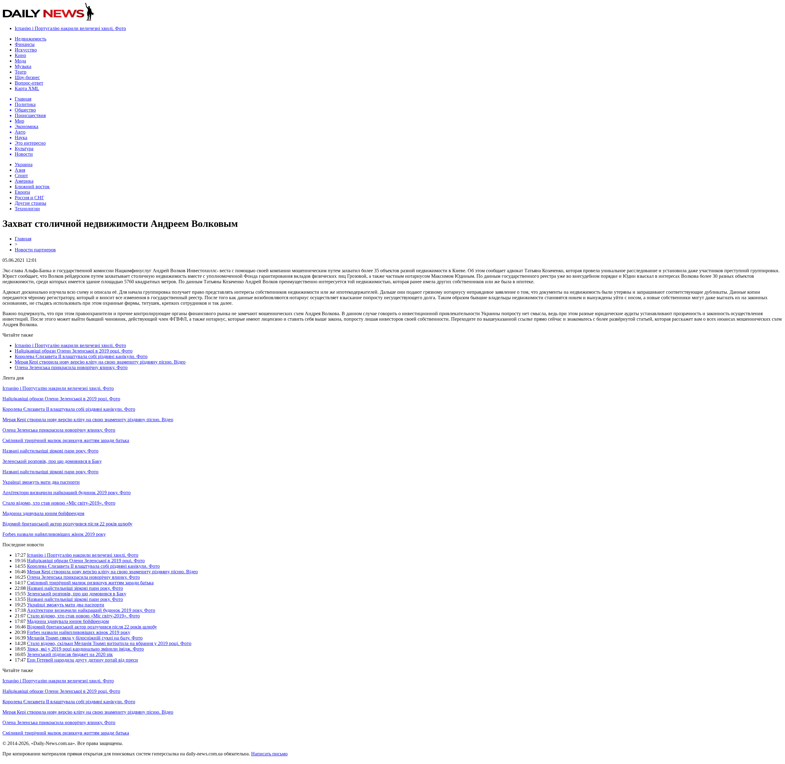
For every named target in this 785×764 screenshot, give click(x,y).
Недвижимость (30, 38)
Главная (23, 238)
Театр (20, 71)
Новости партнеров (35, 249)
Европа (22, 192)
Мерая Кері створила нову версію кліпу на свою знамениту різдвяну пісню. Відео (100, 362)
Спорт (21, 175)
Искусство (26, 49)
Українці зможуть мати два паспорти (41, 482)
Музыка (23, 66)
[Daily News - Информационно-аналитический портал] (48, 19)
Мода (20, 60)
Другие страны (30, 203)
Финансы (25, 44)
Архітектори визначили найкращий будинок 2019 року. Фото (66, 492)
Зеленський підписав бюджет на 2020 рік (70, 654)
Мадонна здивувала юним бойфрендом (43, 513)
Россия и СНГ (29, 197)
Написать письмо (269, 753)
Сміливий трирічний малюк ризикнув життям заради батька (65, 440)
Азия (20, 170)
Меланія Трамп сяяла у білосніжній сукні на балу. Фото (85, 637)
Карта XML (27, 88)
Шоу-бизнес (27, 77)
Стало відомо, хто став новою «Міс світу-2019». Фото (58, 503)
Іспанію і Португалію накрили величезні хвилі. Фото (70, 28)
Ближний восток (32, 186)
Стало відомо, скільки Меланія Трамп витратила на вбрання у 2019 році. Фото (109, 643)
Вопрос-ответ (29, 83)
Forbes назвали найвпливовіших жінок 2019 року (54, 534)
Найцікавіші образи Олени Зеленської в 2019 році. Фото (73, 350)
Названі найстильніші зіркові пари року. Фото (50, 450)
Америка (24, 181)
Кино (20, 55)
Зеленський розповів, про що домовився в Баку (52, 461)
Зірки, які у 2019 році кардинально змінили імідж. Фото (85, 648)
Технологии (27, 208)
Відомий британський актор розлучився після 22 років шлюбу (67, 523)
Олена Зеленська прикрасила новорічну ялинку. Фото (71, 367)
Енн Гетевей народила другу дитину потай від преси (82, 660)
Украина (24, 164)
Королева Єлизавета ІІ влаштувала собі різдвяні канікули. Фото (81, 356)
